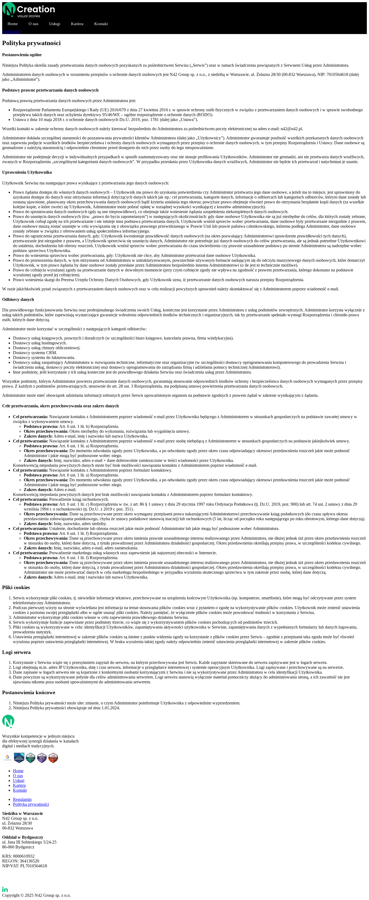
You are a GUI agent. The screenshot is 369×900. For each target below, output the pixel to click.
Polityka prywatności (31, 804)
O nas (33, 24)
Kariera (77, 24)
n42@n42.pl (13, 880)
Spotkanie (11, 31)
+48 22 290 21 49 (17, 875)
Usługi (54, 24)
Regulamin (22, 799)
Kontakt (101, 24)
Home (13, 24)
